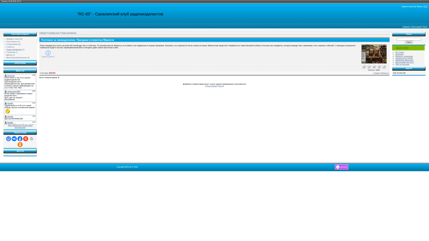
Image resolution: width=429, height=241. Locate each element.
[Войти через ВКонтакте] (14, 138)
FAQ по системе (402, 64)
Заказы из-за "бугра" (404, 58)
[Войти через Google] (31, 138)
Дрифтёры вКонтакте (404, 60)
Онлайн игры (53, 33)
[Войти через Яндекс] (25, 138)
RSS (425, 7)
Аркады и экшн (12, 39)
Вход (425, 27)
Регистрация (416, 27)
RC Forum (399, 52)
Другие (9, 55)
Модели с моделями (404, 56)
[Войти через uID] (8, 138)
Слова (9, 47)
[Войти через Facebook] (19, 138)
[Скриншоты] (374, 54)
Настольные (11, 42)
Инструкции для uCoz (404, 62)
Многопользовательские (16, 58)
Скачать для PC (48, 57)
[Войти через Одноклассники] (20, 144)
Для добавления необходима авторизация (20, 127)
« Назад (376, 73)
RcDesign (399, 54)
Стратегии (10, 52)
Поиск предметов (13, 50)
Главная (406, 27)
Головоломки (11, 44)
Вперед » (385, 73)
